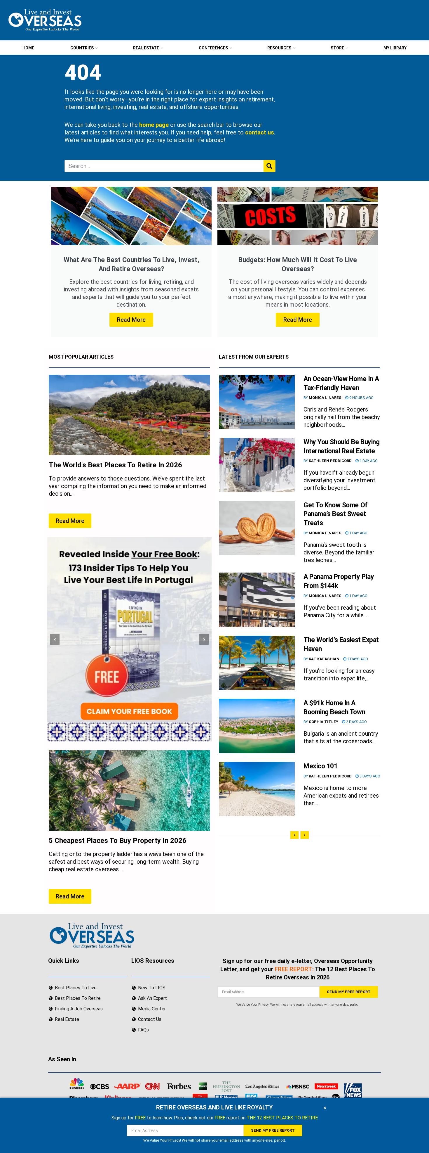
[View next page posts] (304, 835)
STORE (337, 48)
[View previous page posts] (294, 835)
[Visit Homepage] (44, 20)
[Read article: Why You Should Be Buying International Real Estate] (257, 465)
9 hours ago (361, 397)
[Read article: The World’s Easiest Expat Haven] (257, 663)
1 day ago (368, 461)
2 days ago (357, 659)
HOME (28, 48)
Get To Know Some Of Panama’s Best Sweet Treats (336, 514)
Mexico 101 (321, 766)
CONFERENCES (213, 48)
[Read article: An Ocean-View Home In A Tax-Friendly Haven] (257, 402)
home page (154, 124)
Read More (131, 319)
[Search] (269, 166)
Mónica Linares (325, 397)
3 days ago (369, 776)
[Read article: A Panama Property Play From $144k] (257, 600)
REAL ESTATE (146, 48)
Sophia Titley (323, 722)
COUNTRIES (82, 48)
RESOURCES (279, 48)
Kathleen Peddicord (330, 461)
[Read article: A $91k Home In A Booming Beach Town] (257, 726)
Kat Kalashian (324, 659)
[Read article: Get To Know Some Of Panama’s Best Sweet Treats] (257, 528)
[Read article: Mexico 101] (257, 789)
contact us (259, 132)
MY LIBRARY (395, 48)
